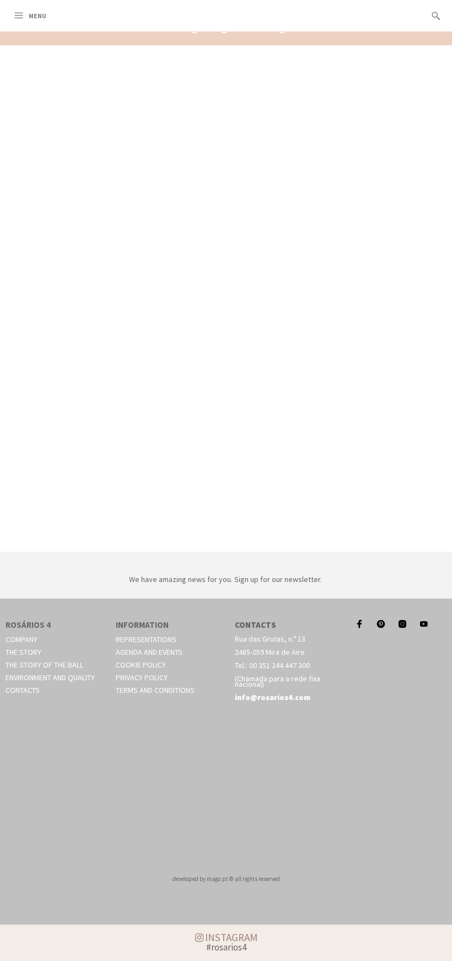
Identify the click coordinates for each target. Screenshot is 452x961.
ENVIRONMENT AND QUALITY (50, 677)
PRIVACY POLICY (142, 677)
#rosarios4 (226, 947)
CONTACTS (23, 690)
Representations (146, 639)
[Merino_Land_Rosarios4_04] (226, 539)
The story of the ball (44, 665)
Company (21, 639)
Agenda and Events (149, 652)
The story (23, 652)
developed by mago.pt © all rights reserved (226, 879)
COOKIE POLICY (141, 665)
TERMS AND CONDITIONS (155, 690)
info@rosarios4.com (272, 697)
